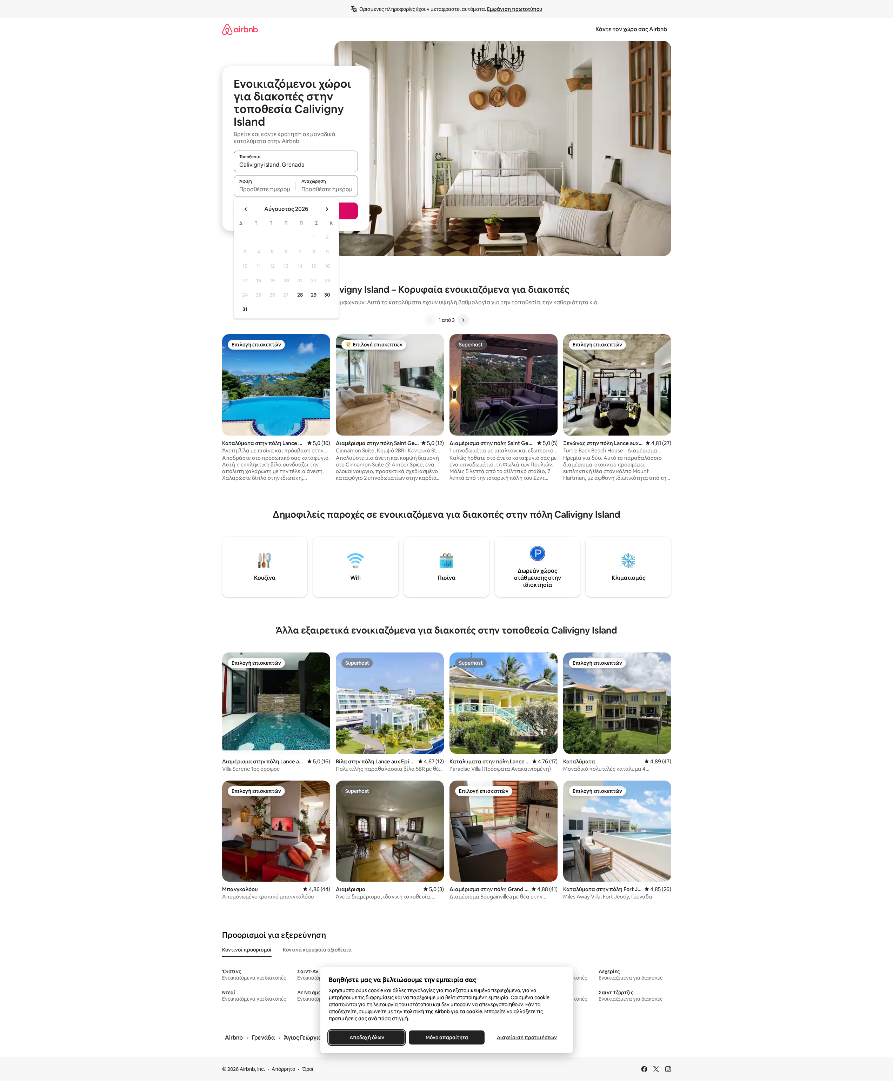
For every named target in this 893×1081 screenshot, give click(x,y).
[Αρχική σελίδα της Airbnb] (240, 29)
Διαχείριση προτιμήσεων (527, 1037)
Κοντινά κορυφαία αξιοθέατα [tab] (317, 950)
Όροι (307, 1069)
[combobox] (295, 164)
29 (313, 295)
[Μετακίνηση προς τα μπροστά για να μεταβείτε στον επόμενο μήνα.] (327, 209)
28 (300, 295)
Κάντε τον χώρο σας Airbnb (631, 29)
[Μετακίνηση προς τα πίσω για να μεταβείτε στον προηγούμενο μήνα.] (246, 209)
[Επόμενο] (463, 320)
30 (327, 295)
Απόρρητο (283, 1069)
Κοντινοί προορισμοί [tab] (247, 950)
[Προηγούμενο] (430, 320)
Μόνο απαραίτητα (446, 1037)
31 (244, 309)
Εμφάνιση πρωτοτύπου (514, 9)
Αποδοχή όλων (366, 1037)
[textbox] (264, 189)
